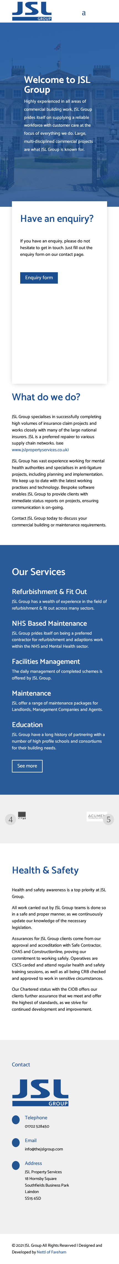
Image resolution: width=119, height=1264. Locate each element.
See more (27, 766)
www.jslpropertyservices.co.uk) (40, 450)
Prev (10, 819)
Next (108, 819)
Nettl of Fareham (51, 1252)
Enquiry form (39, 278)
